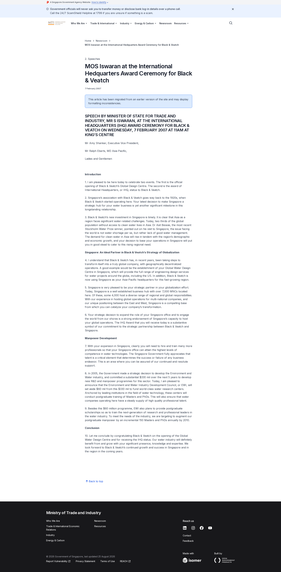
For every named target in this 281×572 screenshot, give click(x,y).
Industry (50, 535)
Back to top (96, 481)
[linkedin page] (185, 528)
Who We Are (53, 520)
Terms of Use (107, 561)
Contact (187, 535)
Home (88, 40)
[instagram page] (193, 528)
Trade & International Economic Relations (63, 528)
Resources (100, 526)
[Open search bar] (231, 23)
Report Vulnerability (56, 561)
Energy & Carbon (55, 540)
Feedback (188, 540)
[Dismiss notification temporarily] (233, 9)
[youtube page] (210, 528)
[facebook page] (202, 528)
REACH (123, 561)
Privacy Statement (85, 561)
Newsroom (165, 23)
